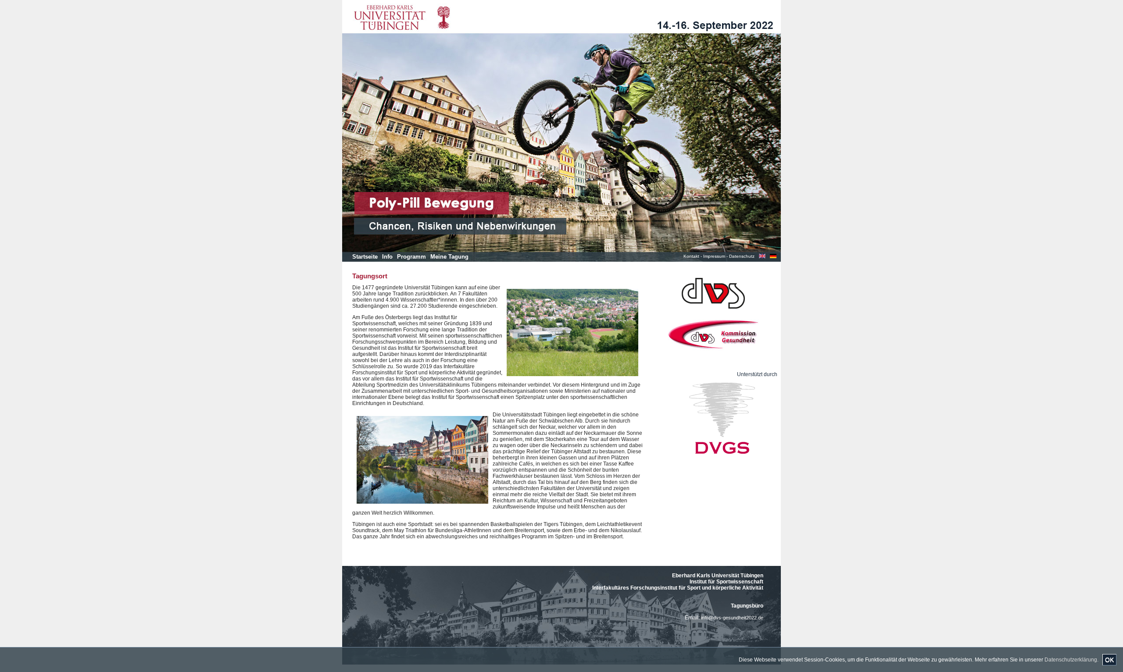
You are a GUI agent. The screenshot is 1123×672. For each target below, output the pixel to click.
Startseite (365, 256)
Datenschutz (742, 256)
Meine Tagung (449, 256)
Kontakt (691, 256)
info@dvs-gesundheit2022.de (732, 617)
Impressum (714, 256)
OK (1109, 659)
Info (387, 256)
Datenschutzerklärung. (1071, 660)
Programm (411, 256)
